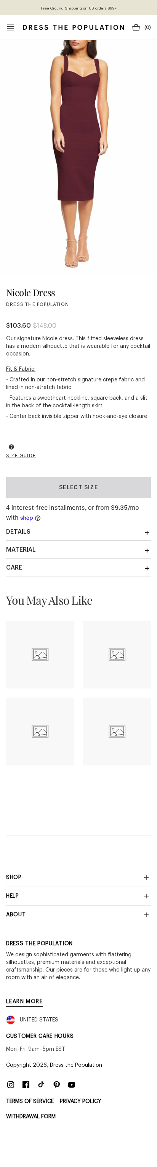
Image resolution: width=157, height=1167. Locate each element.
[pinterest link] (56, 1085)
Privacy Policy (80, 1101)
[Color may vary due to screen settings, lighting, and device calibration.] (11, 448)
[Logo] (73, 27)
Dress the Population (76, 1065)
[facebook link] (25, 1085)
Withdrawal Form (31, 1116)
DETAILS (18, 532)
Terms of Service (30, 1101)
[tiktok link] (41, 1085)
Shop (14, 877)
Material (21, 550)
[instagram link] (10, 1085)
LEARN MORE (24, 1001)
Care (14, 568)
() (147, 27)
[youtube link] (71, 1085)
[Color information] (11, 447)
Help (12, 896)
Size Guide (21, 455)
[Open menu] (10, 27)
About (16, 914)
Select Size (78, 487)
